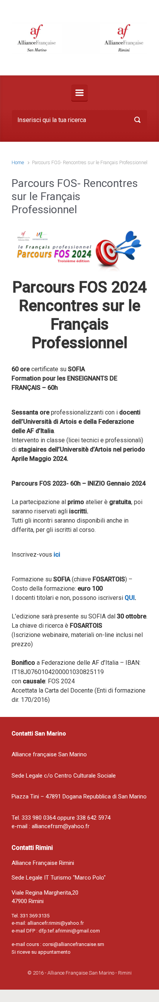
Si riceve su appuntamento (41, 952)
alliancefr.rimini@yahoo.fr (55, 923)
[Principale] (79, 93)
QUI (130, 597)
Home (18, 162)
